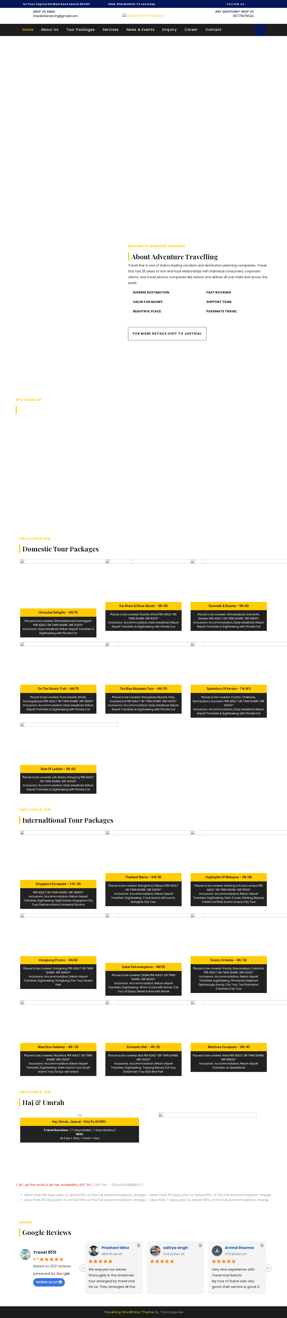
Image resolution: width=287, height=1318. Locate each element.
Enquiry (169, 29)
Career (191, 29)
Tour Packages (80, 29)
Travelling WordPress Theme (129, 1312)
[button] (143, 211)
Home (27, 29)
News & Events (140, 29)
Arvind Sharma (239, 1247)
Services (111, 29)
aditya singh (175, 1247)
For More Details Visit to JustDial (167, 333)
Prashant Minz (115, 1247)
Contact (213, 29)
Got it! (265, 7)
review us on (47, 1281)
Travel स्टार (44, 1252)
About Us (50, 29)
